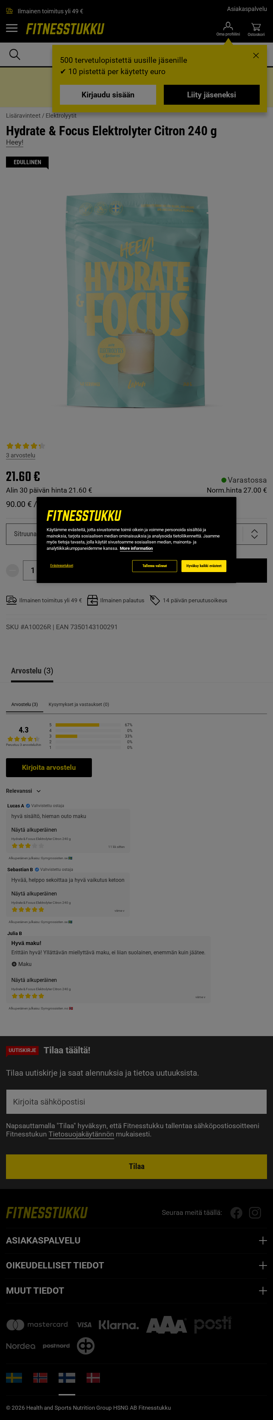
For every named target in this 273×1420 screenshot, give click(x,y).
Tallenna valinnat (154, 566)
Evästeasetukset (61, 565)
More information (136, 548)
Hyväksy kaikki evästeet (203, 566)
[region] (136, 540)
